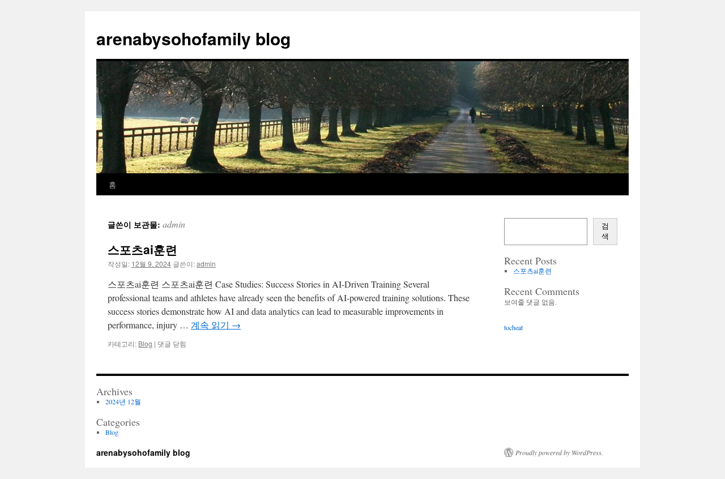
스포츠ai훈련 (142, 249)
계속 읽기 (216, 325)
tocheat (513, 327)
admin (174, 224)
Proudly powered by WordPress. (559, 452)
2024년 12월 (123, 401)
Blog (145, 343)
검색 (605, 231)
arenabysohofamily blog (193, 38)
